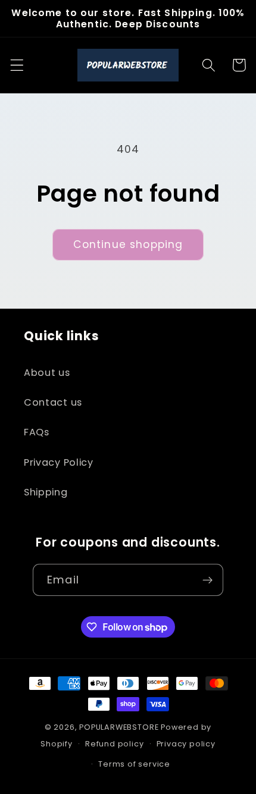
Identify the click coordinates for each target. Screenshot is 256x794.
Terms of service (134, 764)
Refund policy (114, 744)
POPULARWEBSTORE (118, 727)
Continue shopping (128, 244)
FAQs (36, 432)
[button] (17, 65)
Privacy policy (186, 744)
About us (47, 372)
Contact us (53, 402)
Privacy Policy (58, 462)
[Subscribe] (207, 580)
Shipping (46, 492)
